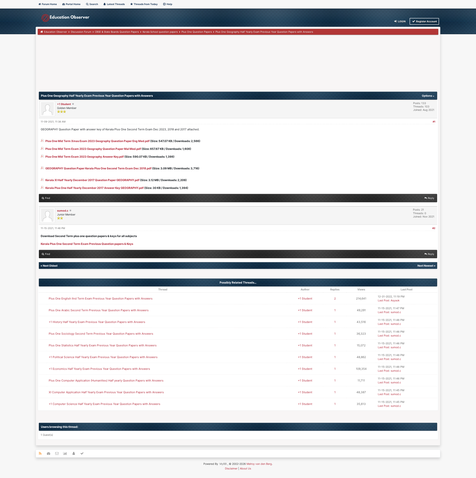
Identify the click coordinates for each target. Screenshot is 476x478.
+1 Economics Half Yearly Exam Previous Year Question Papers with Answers (99, 369)
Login (402, 21)
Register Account (426, 21)
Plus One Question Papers (196, 31)
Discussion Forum (81, 31)
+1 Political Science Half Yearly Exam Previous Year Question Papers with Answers (103, 357)
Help (169, 4)
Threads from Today (145, 4)
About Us (245, 468)
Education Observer (55, 31)
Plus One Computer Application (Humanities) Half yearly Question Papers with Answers (106, 380)
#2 (433, 228)
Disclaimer (231, 468)
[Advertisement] (149, 64)
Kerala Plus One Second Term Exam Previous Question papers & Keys (87, 244)
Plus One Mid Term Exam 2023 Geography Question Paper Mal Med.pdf (93, 149)
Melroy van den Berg (259, 463)
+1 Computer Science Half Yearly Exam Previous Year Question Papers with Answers (104, 404)
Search (93, 4)
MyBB (223, 463)
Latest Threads (115, 4)
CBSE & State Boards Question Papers (117, 31)
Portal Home (73, 4)
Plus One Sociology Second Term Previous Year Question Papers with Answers (101, 333)
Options (427, 95)
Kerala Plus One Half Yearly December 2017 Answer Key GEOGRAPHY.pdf (94, 188)
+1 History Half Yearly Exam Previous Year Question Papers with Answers (97, 322)
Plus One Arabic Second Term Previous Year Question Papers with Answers (99, 310)
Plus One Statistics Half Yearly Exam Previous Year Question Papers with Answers (103, 345)
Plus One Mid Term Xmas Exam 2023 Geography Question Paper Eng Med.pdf (97, 141)
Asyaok (395, 300)
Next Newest (425, 265)
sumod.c (62, 210)
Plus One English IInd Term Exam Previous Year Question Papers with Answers (100, 298)
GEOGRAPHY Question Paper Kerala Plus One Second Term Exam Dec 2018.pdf (98, 168)
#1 (434, 121)
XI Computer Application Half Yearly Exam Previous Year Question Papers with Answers (106, 392)
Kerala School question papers (160, 31)
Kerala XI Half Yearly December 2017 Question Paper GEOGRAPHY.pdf (92, 180)
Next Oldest (50, 265)
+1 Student (64, 104)
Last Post (383, 300)
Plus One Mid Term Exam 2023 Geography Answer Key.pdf (84, 156)
